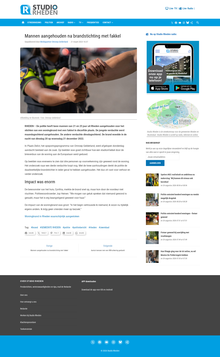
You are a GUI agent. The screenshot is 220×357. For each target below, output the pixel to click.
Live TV (172, 8)
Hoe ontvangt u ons (28, 302)
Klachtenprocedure (28, 322)
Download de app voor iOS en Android (97, 289)
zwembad (104, 227)
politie (67, 227)
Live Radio (187, 8)
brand (35, 227)
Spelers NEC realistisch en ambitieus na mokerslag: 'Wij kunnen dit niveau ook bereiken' (178, 178)
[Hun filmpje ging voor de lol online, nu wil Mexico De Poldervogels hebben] (152, 262)
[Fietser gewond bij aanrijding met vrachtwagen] (152, 243)
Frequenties (93, 22)
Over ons (23, 295)
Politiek (49, 22)
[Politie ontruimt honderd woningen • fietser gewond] (152, 224)
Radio (70, 22)
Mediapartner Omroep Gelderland (54, 42)
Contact (107, 22)
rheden (93, 227)
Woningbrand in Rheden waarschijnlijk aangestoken (52, 216)
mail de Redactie (64, 287)
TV (80, 22)
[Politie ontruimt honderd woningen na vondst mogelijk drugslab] (152, 205)
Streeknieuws (34, 22)
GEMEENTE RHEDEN (51, 227)
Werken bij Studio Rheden (30, 315)
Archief (60, 22)
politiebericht (80, 227)
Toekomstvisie (26, 329)
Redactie (23, 308)
